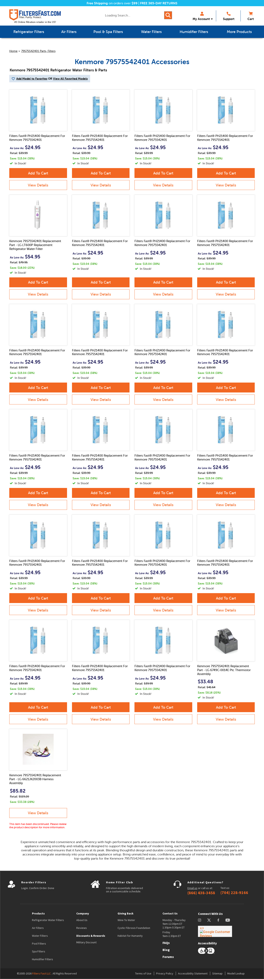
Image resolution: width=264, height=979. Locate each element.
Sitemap (217, 973)
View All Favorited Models (70, 78)
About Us (81, 920)
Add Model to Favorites (31, 78)
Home (13, 51)
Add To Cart (38, 173)
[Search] (168, 15)
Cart (251, 19)
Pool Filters (39, 943)
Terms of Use (143, 973)
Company (82, 913)
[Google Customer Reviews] (215, 931)
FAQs (166, 943)
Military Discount (86, 942)
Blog (166, 950)
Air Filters (38, 928)
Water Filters (40, 936)
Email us (192, 888)
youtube (227, 920)
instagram (199, 920)
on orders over (112, 3)
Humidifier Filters (42, 959)
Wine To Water (126, 920)
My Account (201, 19)
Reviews (81, 928)
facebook (218, 920)
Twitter (209, 920)
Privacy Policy (164, 973)
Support (228, 19)
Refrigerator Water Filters (48, 920)
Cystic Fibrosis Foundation (134, 928)
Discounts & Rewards (90, 936)
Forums (168, 957)
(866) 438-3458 (201, 893)
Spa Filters (38, 951)
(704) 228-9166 (234, 893)
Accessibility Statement (192, 973)
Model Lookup (236, 973)
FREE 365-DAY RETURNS (158, 3)
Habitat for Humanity (130, 936)
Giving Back (125, 913)
